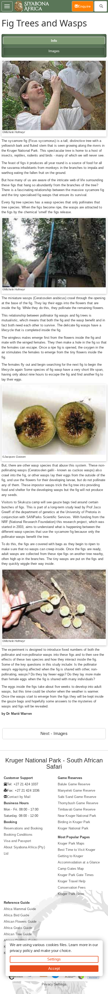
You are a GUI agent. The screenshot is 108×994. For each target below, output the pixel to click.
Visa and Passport (17, 841)
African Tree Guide (18, 934)
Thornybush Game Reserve (78, 803)
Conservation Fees (72, 887)
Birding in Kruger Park (74, 822)
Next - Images (53, 733)
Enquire (85, 6)
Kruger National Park (73, 828)
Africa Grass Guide (18, 928)
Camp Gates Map (71, 869)
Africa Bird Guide (16, 915)
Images (54, 51)
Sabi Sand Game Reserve (77, 797)
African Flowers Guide (20, 921)
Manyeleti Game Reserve (76, 790)
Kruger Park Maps (71, 843)
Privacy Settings (54, 984)
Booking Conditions (18, 834)
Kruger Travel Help (71, 881)
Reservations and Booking (23, 828)
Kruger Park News (71, 894)
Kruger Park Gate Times (76, 875)
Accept (54, 968)
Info (54, 41)
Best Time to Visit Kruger (76, 850)
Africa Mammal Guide (20, 909)
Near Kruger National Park (77, 816)
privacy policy (21, 950)
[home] (31, 6)
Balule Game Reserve (74, 784)
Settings (54, 959)
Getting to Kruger (70, 856)
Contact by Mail (18, 797)
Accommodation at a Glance (79, 862)
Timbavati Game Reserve (76, 809)
